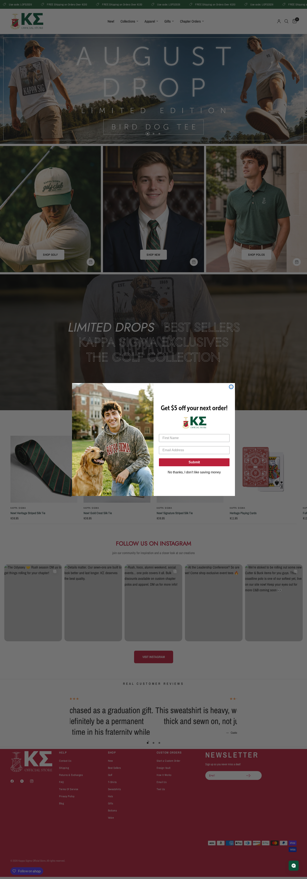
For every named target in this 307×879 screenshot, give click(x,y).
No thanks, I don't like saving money (194, 472)
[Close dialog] (231, 387)
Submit (194, 462)
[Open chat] (294, 866)
